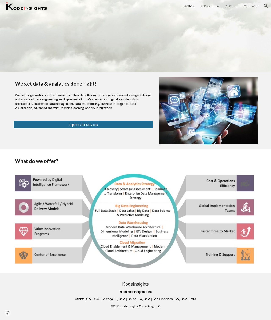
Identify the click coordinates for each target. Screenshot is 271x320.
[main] (83, 83)
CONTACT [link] (250, 6)
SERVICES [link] (208, 6)
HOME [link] (189, 6)
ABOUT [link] (231, 6)
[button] (266, 6)
